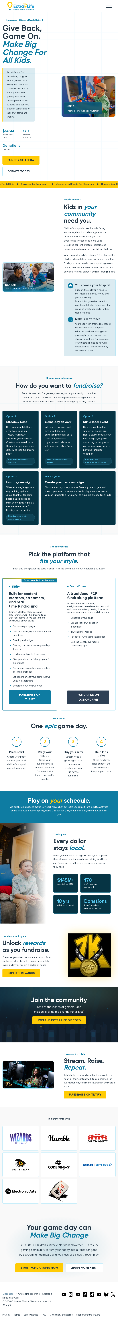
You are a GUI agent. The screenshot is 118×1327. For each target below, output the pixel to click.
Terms (17, 1314)
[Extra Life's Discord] (78, 1294)
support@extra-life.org (88, 1314)
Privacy (6, 1314)
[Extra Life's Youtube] (63, 1294)
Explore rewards (21, 973)
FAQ (44, 1314)
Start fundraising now (39, 1268)
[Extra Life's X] (113, 1294)
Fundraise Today (21, 160)
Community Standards (61, 1314)
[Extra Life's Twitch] (99, 1294)
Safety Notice (31, 1314)
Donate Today (19, 171)
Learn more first (84, 1268)
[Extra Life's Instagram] (71, 1294)
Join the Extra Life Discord (59, 1020)
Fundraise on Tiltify (30, 697)
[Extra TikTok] (92, 1294)
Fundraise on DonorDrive (88, 697)
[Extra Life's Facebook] (85, 1294)
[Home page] (20, 6)
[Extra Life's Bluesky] (106, 1294)
